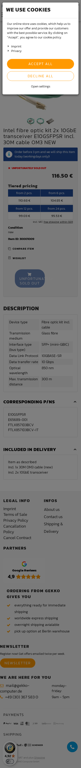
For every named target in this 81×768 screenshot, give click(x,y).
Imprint (16, 46)
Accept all (40, 63)
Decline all (40, 76)
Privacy (16, 51)
